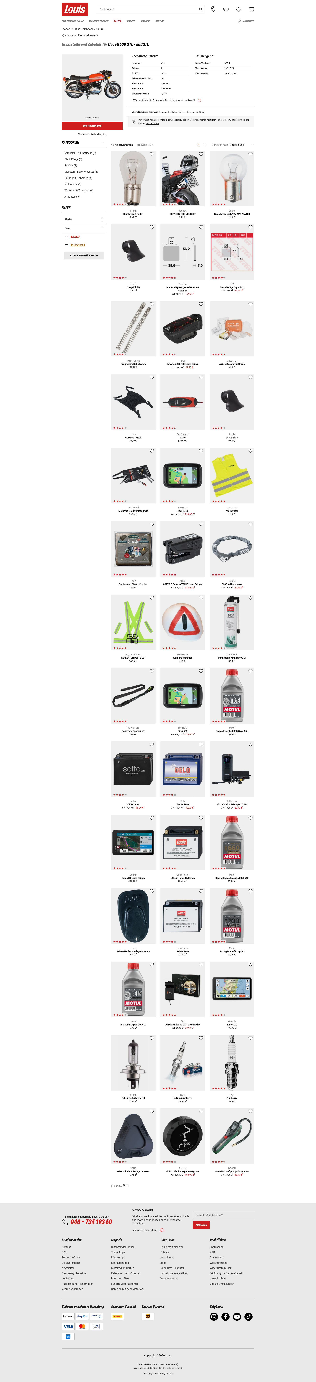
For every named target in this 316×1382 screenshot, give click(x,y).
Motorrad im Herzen (122, 1268)
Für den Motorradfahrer (124, 1283)
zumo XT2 (232, 1024)
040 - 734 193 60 (91, 1222)
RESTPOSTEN (77, 245)
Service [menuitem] (160, 21)
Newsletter (68, 1268)
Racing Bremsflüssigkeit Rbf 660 (232, 878)
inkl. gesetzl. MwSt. (156, 1364)
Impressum (216, 1247)
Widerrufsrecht (218, 1262)
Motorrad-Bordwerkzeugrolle (133, 511)
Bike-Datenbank (71, 1262)
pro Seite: (142, 144)
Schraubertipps (120, 1262)
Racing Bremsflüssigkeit (232, 951)
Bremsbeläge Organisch (232, 287)
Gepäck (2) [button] (70, 165)
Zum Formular (152, 123)
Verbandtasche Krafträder (232, 364)
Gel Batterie (183, 804)
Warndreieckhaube (182, 657)
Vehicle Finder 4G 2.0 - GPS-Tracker (182, 1024)
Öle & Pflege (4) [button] (73, 159)
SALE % (75, 237)
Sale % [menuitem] (117, 21)
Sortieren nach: (220, 144)
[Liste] (204, 145)
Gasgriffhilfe (133, 287)
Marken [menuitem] (131, 21)
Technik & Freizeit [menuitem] (98, 21)
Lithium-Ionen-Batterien (183, 878)
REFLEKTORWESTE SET (133, 657)
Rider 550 (182, 731)
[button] (201, 9)
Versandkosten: (141, 1368)
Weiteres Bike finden (90, 134)
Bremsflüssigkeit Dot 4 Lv (133, 1024)
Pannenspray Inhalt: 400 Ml (232, 657)
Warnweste (232, 511)
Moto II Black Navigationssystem (182, 1171)
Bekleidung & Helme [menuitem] (72, 21)
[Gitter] (198, 144)
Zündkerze (232, 1098)
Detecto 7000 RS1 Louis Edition (183, 364)
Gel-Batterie (183, 951)
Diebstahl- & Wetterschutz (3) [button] (81, 171)
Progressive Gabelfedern (133, 364)
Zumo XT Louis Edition (133, 878)
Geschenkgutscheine (74, 1273)
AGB (212, 1252)
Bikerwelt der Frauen (123, 1247)
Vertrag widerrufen (72, 1289)
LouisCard (68, 1278)
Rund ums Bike (120, 1278)
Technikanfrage (71, 1257)
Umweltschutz (218, 1278)
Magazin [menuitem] (145, 21)
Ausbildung (167, 1257)
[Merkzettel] (238, 9)
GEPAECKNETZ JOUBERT (183, 214)
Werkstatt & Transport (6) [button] (78, 190)
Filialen (164, 1252)
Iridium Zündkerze (182, 1098)
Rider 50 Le (182, 511)
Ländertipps (118, 1257)
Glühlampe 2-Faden (133, 214)
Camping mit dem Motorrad (127, 1289)
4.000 (183, 437)
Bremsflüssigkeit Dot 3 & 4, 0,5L (232, 731)
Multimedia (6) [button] (72, 184)
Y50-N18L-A (133, 804)
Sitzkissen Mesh (133, 437)
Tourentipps (118, 1252)
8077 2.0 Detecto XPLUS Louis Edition (182, 584)
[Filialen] (213, 9)
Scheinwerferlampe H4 (133, 1098)
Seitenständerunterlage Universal (133, 1171)
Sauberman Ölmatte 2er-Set (133, 584)
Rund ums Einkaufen (172, 1268)
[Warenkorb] (251, 9)
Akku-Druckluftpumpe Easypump (232, 1171)
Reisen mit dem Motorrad (125, 1273)
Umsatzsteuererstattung (174, 1273)
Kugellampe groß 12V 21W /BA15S (232, 214)
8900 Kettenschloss (232, 584)
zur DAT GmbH (198, 112)
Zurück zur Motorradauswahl (81, 35)
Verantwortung (169, 1278)
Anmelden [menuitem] (248, 21)
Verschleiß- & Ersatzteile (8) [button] (80, 153)
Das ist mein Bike (92, 125)
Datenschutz (217, 1257)
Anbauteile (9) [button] (72, 196)
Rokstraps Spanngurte (133, 731)
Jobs (163, 1262)
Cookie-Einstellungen (222, 1283)
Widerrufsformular (220, 1268)
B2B (64, 1252)
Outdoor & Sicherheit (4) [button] (78, 178)
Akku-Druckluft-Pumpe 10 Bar (232, 804)
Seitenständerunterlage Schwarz (133, 951)
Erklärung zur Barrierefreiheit (226, 1273)
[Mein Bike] (226, 9)
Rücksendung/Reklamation (77, 1283)
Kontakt (66, 1247)
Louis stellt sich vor (171, 1247)
